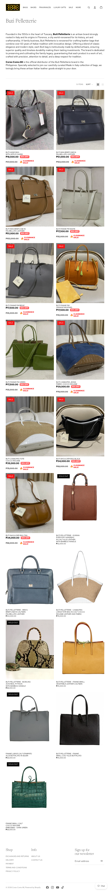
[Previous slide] (10, 649)
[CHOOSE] (49, 603)
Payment (10, 864)
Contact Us (36, 860)
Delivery (10, 860)
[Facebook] (47, 887)
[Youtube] (57, 887)
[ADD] (49, 145)
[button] (89, 84)
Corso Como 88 (18, 887)
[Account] (95, 7)
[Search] (89, 7)
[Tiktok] (62, 887)
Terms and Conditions (16, 867)
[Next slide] (49, 649)
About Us (35, 856)
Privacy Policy (13, 871)
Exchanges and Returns (17, 856)
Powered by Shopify (33, 887)
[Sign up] (101, 861)
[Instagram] (52, 887)
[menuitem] (78, 7)
